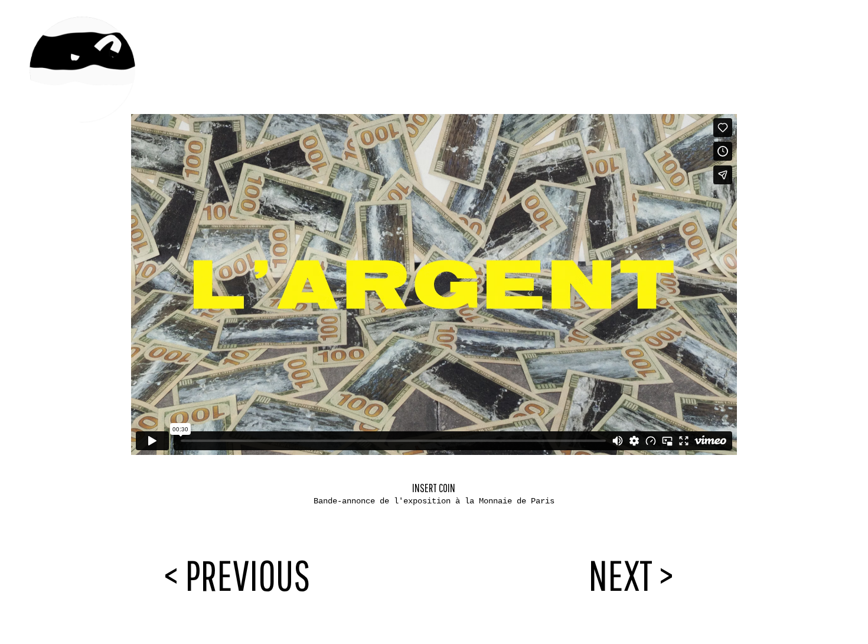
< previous (237, 574)
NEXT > (631, 574)
